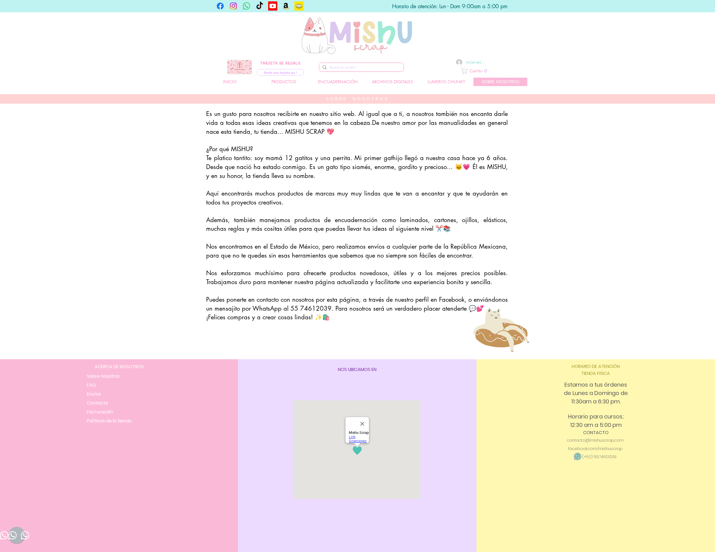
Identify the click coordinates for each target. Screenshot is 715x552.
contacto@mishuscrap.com (595, 440)
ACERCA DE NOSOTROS (119, 366)
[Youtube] (272, 6)
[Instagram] (233, 6)
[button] (494, 71)
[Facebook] (220, 6)
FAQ (91, 385)
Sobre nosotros (103, 376)
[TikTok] (259, 6)
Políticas (109, 421)
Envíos (94, 394)
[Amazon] (285, 6)
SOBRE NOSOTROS (357, 99)
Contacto (97, 403)
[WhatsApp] (246, 6)
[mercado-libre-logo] (299, 6)
